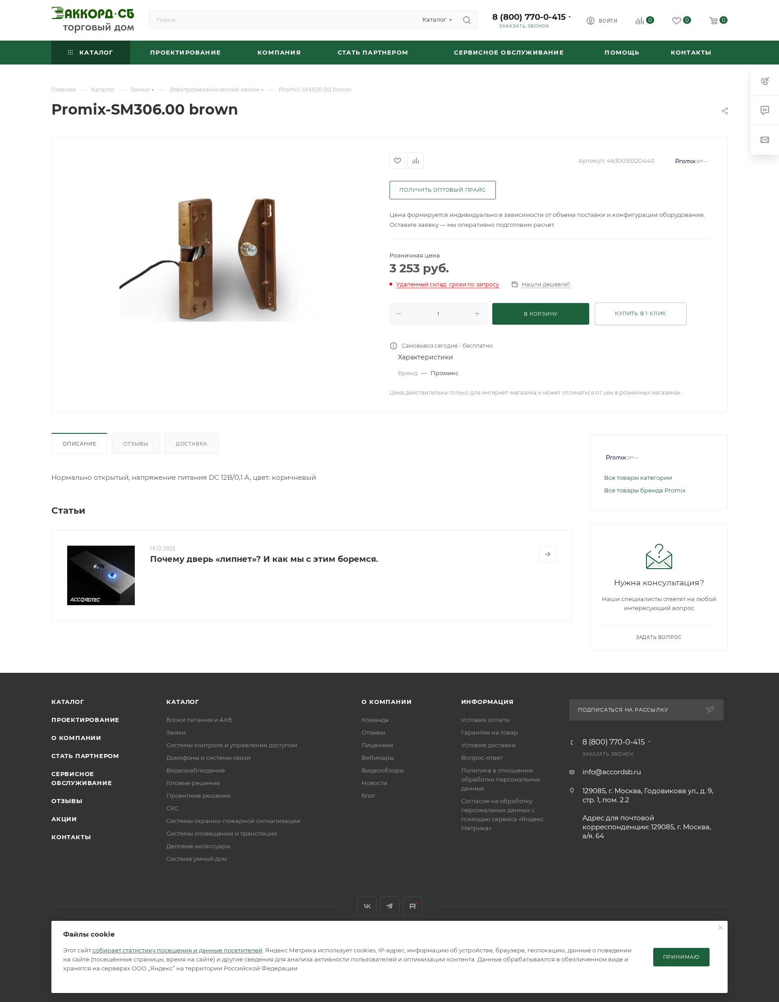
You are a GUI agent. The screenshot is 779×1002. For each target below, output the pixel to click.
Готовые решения (193, 782)
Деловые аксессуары (198, 846)
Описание (79, 444)
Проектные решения (198, 795)
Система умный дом (196, 858)
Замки (176, 732)
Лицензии (377, 745)
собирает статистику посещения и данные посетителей (177, 950)
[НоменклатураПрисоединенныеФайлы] (220, 251)
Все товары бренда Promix (645, 490)
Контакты (71, 837)
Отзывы (136, 444)
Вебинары (378, 757)
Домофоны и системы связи (208, 757)
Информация (487, 701)
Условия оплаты (485, 719)
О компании (76, 737)
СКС (172, 808)
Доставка (191, 444)
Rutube (412, 906)
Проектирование (85, 719)
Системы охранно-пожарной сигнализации (233, 820)
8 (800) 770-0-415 (529, 17)
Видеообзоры (383, 770)
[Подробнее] (547, 554)
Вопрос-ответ (482, 757)
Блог (369, 795)
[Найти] (467, 19)
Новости (374, 782)
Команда (375, 719)
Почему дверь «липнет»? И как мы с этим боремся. (264, 559)
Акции (64, 819)
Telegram (389, 906)
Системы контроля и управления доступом (231, 745)
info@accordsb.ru (611, 772)
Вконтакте (366, 906)
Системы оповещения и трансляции (221, 833)
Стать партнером (85, 755)
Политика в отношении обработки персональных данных (501, 779)
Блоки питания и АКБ (199, 719)
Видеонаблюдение (195, 770)
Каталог (67, 701)
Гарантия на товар (489, 732)
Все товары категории (638, 477)
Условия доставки (488, 745)
